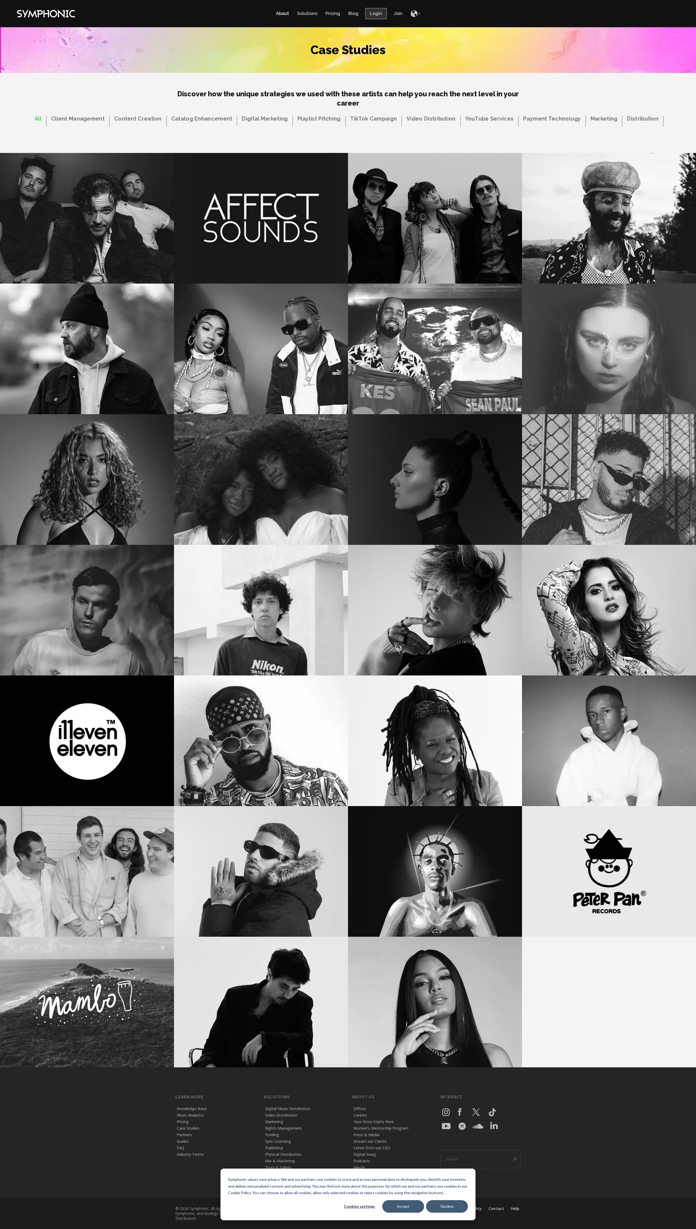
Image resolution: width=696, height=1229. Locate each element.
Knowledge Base (192, 1108)
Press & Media (366, 1134)
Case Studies (188, 1128)
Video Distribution (281, 1115)
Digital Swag (364, 1154)
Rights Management (283, 1128)
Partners (184, 1134)
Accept (403, 1206)
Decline (447, 1206)
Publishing (274, 1147)
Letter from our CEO (371, 1147)
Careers (360, 1115)
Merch (359, 1167)
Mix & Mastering (280, 1160)
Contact (496, 1208)
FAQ (180, 1147)
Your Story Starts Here (373, 1121)
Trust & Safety (278, 1167)
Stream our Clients (370, 1141)
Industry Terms (190, 1154)
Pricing (183, 1121)
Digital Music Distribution (287, 1108)
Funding (272, 1134)
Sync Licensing (278, 1141)
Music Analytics (190, 1115)
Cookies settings (359, 1206)
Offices (359, 1108)
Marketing (274, 1121)
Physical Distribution (283, 1154)
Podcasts (361, 1160)
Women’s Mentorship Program (380, 1128)
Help (515, 1208)
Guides (183, 1141)
